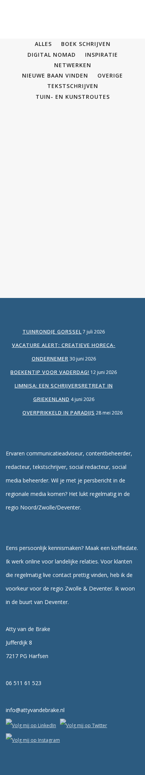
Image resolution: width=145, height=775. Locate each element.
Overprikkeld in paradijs (58, 412)
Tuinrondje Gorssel (52, 331)
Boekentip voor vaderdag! (49, 372)
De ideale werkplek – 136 (72, 135)
